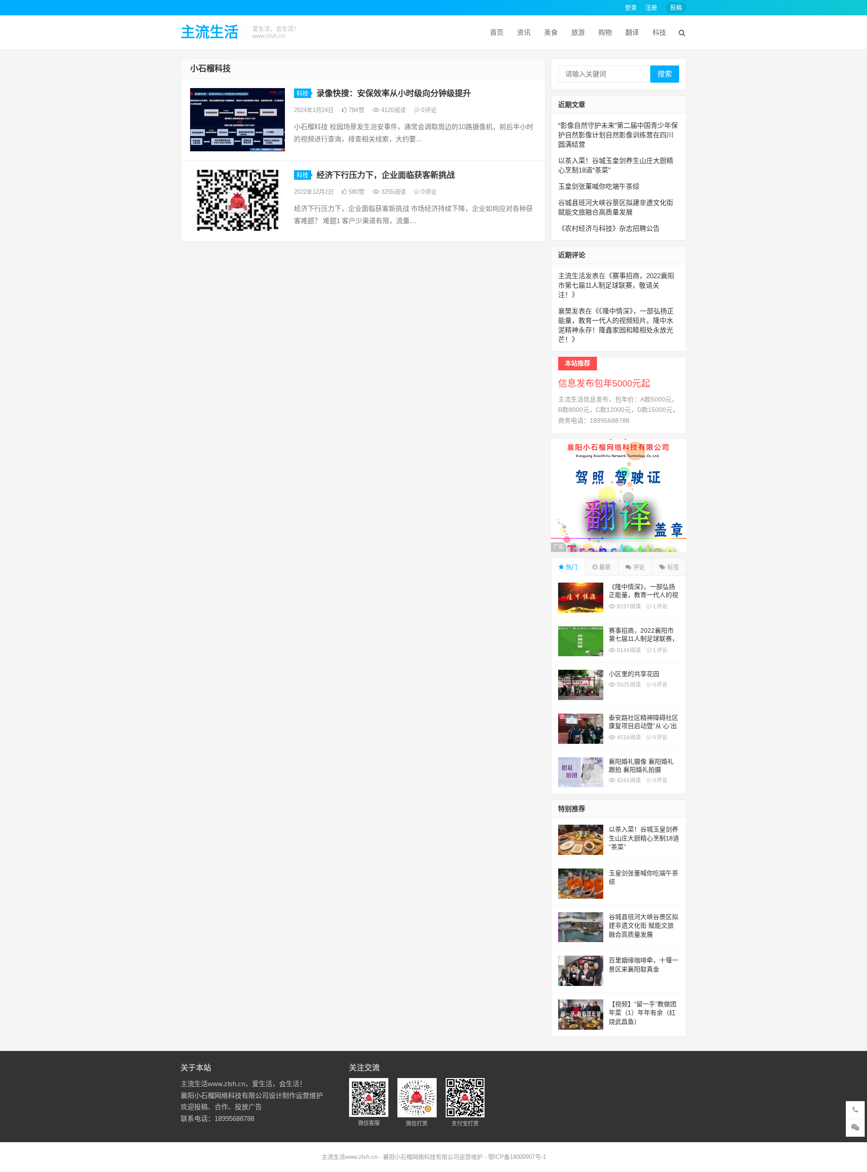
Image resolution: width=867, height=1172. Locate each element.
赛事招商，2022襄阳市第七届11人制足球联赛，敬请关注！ (616, 285)
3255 (392, 191)
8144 (628, 650)
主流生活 (209, 32)
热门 (571, 567)
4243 (628, 780)
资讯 (524, 32)
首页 (496, 32)
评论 (638, 567)
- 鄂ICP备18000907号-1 (514, 1156)
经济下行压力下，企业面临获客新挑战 (386, 175)
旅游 (578, 32)
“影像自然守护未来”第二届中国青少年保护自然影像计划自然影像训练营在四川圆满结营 (618, 134)
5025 (628, 685)
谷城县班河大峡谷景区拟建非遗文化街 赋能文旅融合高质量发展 (643, 925)
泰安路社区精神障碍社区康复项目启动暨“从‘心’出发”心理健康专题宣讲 (643, 726)
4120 (392, 110)
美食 (551, 32)
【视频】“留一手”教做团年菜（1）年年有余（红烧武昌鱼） (642, 1012)
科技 (659, 32)
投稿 (676, 7)
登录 (631, 7)
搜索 (664, 74)
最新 (604, 567)
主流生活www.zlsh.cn (350, 1156)
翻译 (632, 32)
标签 (672, 567)
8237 (628, 606)
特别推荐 (571, 808)
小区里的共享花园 (634, 673)
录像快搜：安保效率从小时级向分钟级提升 (394, 93)
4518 (628, 737)
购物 (605, 32)
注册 (651, 7)
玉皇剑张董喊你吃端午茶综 (598, 186)
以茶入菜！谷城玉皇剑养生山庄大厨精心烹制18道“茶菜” (644, 838)
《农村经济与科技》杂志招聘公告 (609, 228)
